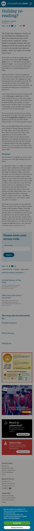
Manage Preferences (17, 527)
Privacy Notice (14, 518)
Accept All (17, 523)
